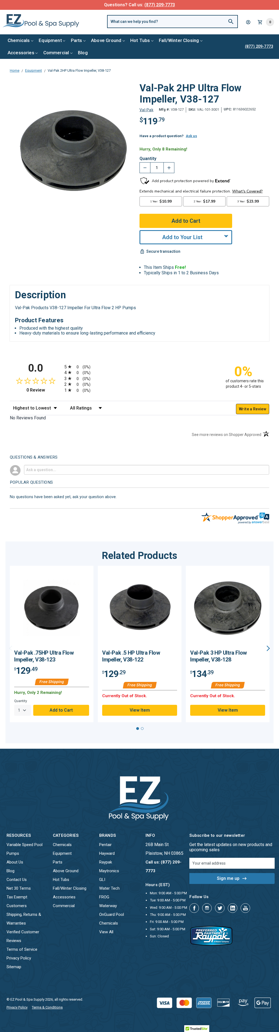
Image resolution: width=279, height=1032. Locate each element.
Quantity (148, 158)
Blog (83, 52)
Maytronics (109, 870)
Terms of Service (22, 949)
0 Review (44, 390)
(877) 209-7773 (159, 4)
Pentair (105, 844)
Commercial (56, 52)
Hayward (107, 853)
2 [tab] (142, 728)
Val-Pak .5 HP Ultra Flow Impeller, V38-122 (131, 656)
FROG (104, 897)
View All (106, 931)
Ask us (191, 136)
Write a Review (252, 409)
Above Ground (106, 40)
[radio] (139, 366)
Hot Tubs (140, 40)
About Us (15, 862)
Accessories (21, 52)
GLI (102, 879)
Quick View (52, 610)
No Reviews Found (28, 417)
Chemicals (19, 40)
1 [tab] (137, 728)
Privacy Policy (19, 958)
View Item (140, 710)
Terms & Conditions (47, 1007)
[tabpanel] (52, 644)
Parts (76, 40)
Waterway (108, 905)
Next (268, 648)
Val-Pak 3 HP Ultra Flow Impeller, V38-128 (218, 656)
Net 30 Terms (19, 888)
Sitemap (14, 966)
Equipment (50, 40)
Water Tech (109, 888)
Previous (11, 648)
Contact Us (17, 879)
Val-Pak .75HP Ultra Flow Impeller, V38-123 (44, 656)
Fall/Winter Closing (179, 40)
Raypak (105, 862)
